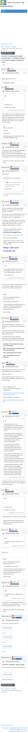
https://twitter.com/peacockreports (12, 235)
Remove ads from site (6, 44)
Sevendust (13, 411)
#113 (24, 620)
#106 (24, 261)
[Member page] (23, 2)
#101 (24, 72)
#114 (24, 661)
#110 (24, 493)
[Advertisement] (14, 28)
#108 (24, 366)
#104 (24, 170)
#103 (24, 147)
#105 (24, 205)
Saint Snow (14, 257)
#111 (24, 533)
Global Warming (18, 615)
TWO (3, 11)
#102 (24, 91)
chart (12, 679)
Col (8, 87)
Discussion (7, 46)
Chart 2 (4, 642)
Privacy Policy (5, 728)
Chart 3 (4, 651)
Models (18, 2)
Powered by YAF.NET (15, 728)
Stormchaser (15, 201)
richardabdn (15, 317)
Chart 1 (4, 633)
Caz (8, 489)
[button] (2, 53)
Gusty (9, 362)
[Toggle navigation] (24, 11)
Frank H (11, 68)
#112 (24, 586)
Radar (10, 2)
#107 (24, 321)
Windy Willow (16, 167)
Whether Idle (15, 143)
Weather (14, 46)
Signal (14, 2)
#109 (24, 416)
